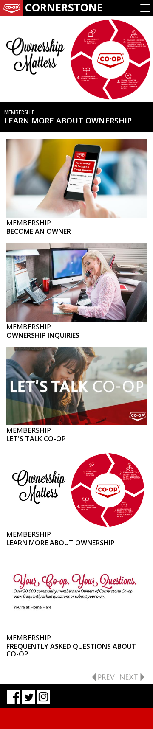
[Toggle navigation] (145, 8)
